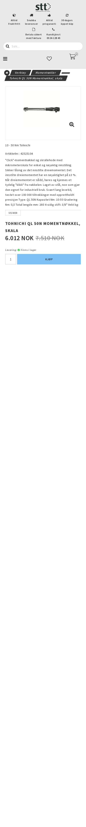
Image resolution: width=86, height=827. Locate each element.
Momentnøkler (46, 72)
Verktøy (20, 72)
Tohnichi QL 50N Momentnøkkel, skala (36, 78)
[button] (75, 57)
